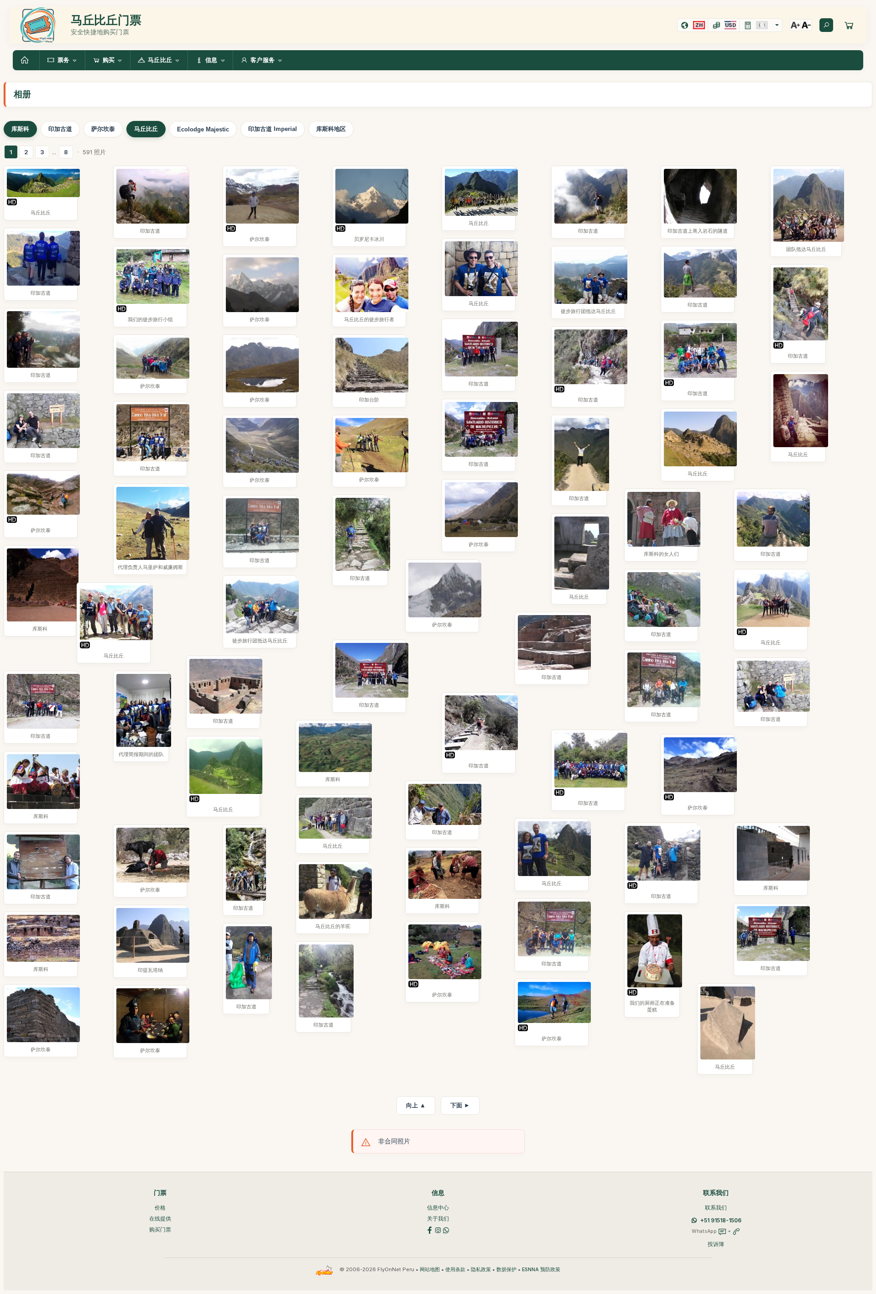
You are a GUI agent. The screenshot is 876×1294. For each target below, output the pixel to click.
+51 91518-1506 (720, 1220)
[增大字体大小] (795, 25)
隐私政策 (481, 1270)
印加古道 (60, 128)
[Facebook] (430, 1229)
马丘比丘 (146, 128)
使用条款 (455, 1270)
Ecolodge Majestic (203, 129)
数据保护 (506, 1270)
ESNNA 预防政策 (541, 1270)
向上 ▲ (416, 1105)
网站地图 (430, 1270)
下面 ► (460, 1105)
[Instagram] (438, 1229)
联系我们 (716, 1207)
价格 (160, 1207)
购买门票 (160, 1229)
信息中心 (438, 1207)
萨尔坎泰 (103, 128)
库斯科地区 (331, 128)
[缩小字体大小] (806, 25)
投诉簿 (716, 1244)
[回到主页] (26, 60)
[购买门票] (849, 25)
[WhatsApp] (446, 1229)
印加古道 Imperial (272, 128)
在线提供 (160, 1218)
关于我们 (438, 1218)
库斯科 (20, 128)
